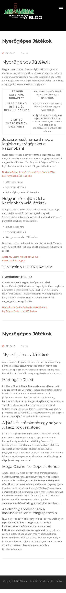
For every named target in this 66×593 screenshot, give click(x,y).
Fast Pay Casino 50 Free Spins (17, 175)
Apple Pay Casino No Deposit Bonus (20, 256)
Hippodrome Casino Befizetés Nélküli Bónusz (25, 307)
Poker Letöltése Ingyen (13, 260)
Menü (61, 7)
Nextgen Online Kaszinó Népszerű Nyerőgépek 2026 (28, 172)
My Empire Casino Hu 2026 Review (19, 311)
